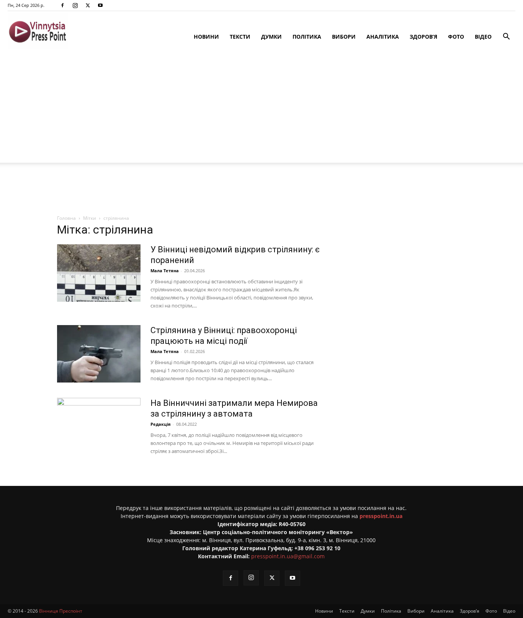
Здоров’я (423, 36)
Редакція (160, 424)
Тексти (240, 36)
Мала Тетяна (164, 270)
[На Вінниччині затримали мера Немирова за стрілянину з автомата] (99, 426)
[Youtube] (100, 5)
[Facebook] (62, 5)
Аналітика (382, 36)
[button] (506, 37)
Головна (66, 218)
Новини (206, 36)
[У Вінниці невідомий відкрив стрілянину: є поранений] (99, 273)
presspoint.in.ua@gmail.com (288, 556)
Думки (271, 36)
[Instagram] (75, 5)
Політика (307, 36)
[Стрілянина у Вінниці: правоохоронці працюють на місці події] (99, 354)
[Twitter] (87, 5)
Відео (483, 36)
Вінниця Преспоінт (60, 611)
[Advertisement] (261, 109)
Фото (456, 36)
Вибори (344, 36)
